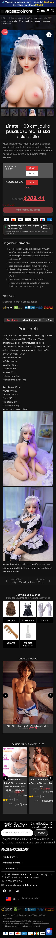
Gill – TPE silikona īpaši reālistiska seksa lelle (28, 726)
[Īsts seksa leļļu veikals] (19, 11)
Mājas (4, 18)
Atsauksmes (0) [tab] (31, 320)
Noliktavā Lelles (29, 18)
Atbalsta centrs (11, 862)
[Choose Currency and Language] (43, 10)
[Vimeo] (17, 891)
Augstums (10, 167)
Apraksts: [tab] (12, 320)
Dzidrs (29, 187)
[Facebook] (4, 891)
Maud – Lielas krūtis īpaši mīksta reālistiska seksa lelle (41, 783)
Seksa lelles (14, 18)
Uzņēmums (9, 868)
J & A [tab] (49, 320)
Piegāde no (14, 182)
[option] (32, 168)
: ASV (21, 182)
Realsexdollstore (24, 915)
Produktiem (9, 856)
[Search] (38, 10)
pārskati (11, 799)
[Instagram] (11, 891)
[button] (5, 695)
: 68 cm (9, 169)
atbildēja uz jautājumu (21, 799)
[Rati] (52, 10)
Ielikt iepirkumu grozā (28, 209)
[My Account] (48, 10)
